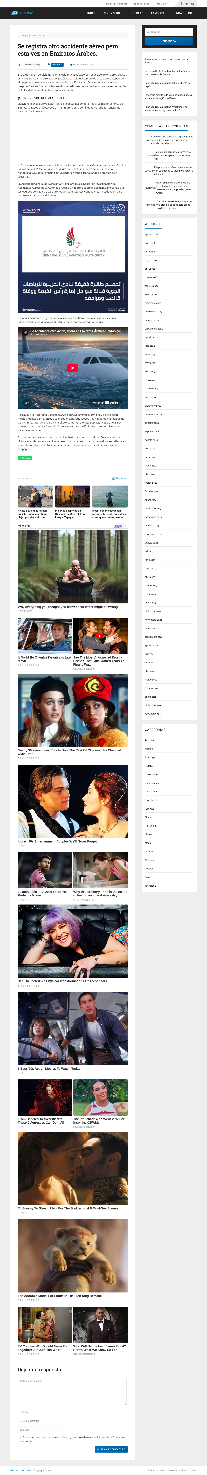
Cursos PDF (151, 791)
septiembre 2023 (154, 534)
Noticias (137, 13)
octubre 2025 (152, 320)
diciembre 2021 (153, 705)
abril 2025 (150, 371)
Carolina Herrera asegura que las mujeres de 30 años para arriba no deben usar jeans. (174, 204)
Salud (148, 877)
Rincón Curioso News (21, 1470)
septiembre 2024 (154, 431)
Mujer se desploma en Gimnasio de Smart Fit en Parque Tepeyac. (70, 514)
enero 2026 (151, 294)
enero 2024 (151, 500)
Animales (150, 749)
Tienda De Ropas (140, 4)
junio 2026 (150, 251)
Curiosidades (152, 783)
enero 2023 (151, 602)
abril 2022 (150, 671)
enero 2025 (151, 397)
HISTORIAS (151, 826)
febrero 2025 (151, 388)
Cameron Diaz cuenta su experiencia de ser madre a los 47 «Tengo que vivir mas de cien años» (172, 140)
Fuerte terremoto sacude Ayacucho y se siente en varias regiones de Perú (166, 109)
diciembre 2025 (153, 303)
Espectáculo (151, 800)
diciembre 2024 (153, 405)
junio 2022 (150, 662)
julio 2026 (150, 243)
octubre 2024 (152, 423)
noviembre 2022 (153, 619)
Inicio (91, 13)
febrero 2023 (151, 594)
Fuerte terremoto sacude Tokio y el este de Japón (168, 85)
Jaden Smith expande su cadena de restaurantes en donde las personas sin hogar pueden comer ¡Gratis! (174, 187)
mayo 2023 (151, 568)
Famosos (157, 13)
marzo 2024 (151, 482)
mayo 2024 (151, 465)
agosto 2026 (151, 234)
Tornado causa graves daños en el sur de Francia (167, 61)
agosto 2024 (151, 440)
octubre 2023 (152, 525)
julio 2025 (150, 346)
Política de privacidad (116, 4)
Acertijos (149, 740)
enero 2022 (150, 697)
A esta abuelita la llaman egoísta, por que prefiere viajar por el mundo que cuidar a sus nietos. (32, 514)
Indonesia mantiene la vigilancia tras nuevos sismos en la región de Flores (168, 97)
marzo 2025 (151, 380)
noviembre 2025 (153, 311)
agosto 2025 (151, 337)
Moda (148, 843)
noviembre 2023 (153, 517)
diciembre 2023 (153, 508)
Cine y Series (113, 13)
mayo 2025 (151, 363)
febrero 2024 (151, 491)
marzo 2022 (151, 679)
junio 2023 (150, 560)
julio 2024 (150, 448)
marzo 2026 (151, 277)
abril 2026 (150, 268)
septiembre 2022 (154, 637)
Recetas (149, 868)
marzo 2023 (151, 585)
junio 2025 (150, 354)
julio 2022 (150, 654)
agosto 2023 (151, 542)
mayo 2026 (151, 260)
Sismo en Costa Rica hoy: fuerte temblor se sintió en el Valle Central (168, 73)
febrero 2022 (151, 688)
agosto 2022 (151, 645)
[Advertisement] (73, 139)
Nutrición (149, 860)
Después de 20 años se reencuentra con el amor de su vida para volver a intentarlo (173, 170)
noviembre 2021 (153, 714)
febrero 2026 (151, 286)
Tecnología (150, 885)
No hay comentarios (83, 64)
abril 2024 (150, 474)
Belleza (149, 766)
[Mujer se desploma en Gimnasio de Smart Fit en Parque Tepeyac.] (73, 497)
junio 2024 (150, 457)
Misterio (149, 834)
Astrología (150, 757)
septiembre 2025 (154, 328)
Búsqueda (169, 41)
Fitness (148, 817)
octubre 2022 (152, 628)
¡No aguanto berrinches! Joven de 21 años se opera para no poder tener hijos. (173, 155)
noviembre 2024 (153, 414)
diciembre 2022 (153, 611)
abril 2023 (150, 577)
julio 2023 (150, 551)
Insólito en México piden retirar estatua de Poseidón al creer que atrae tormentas (109, 514)
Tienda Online (161, 4)
